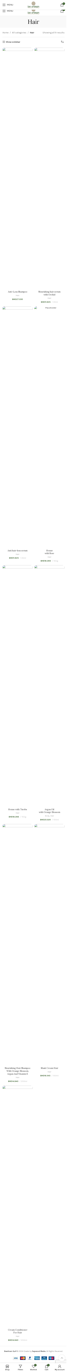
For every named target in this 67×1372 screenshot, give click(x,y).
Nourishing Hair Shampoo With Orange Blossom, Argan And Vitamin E (17, 1071)
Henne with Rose (49, 552)
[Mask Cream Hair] (49, 945)
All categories (19, 32)
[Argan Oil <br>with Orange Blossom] (49, 686)
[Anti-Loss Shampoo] (17, 168)
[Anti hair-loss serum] (17, 427)
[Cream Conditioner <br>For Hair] (17, 1206)
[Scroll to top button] (62, 1358)
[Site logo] (33, 10)
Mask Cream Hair (49, 1068)
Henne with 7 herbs (17, 809)
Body (47, 816)
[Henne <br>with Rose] (49, 427)
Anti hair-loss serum (17, 550)
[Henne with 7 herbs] (17, 686)
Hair (17, 295)
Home (5, 32)
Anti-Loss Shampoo (17, 291)
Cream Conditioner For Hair (17, 1331)
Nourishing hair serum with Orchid (49, 293)
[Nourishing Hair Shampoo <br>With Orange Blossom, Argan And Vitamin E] (17, 945)
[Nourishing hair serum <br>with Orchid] (49, 168)
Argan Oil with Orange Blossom (49, 811)
